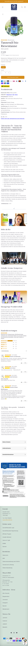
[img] (8, 355)
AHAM (4, 543)
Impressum (5, 555)
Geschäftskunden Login (8, 527)
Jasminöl (5, 617)
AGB (4, 558)
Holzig (16, 94)
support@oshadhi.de (7, 519)
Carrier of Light (6, 540)
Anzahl (2, 70)
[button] (2, 7)
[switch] (25, 644)
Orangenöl (5, 602)
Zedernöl (5, 620)
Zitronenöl (5, 599)
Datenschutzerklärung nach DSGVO (11, 561)
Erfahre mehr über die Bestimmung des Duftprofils (12, 118)
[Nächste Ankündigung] (25, 1)
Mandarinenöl (6, 609)
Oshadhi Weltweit (7, 537)
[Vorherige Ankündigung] (2, 1)
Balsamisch (9, 94)
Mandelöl (5, 627)
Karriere (5, 546)
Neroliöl (5, 606)
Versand (7, 55)
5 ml (3, 67)
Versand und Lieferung (8, 564)
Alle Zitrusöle (6, 593)
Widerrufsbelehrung (7, 567)
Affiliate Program (7, 534)
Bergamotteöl (6, 596)
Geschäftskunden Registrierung (10, 530)
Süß (13, 94)
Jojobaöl (5, 624)
